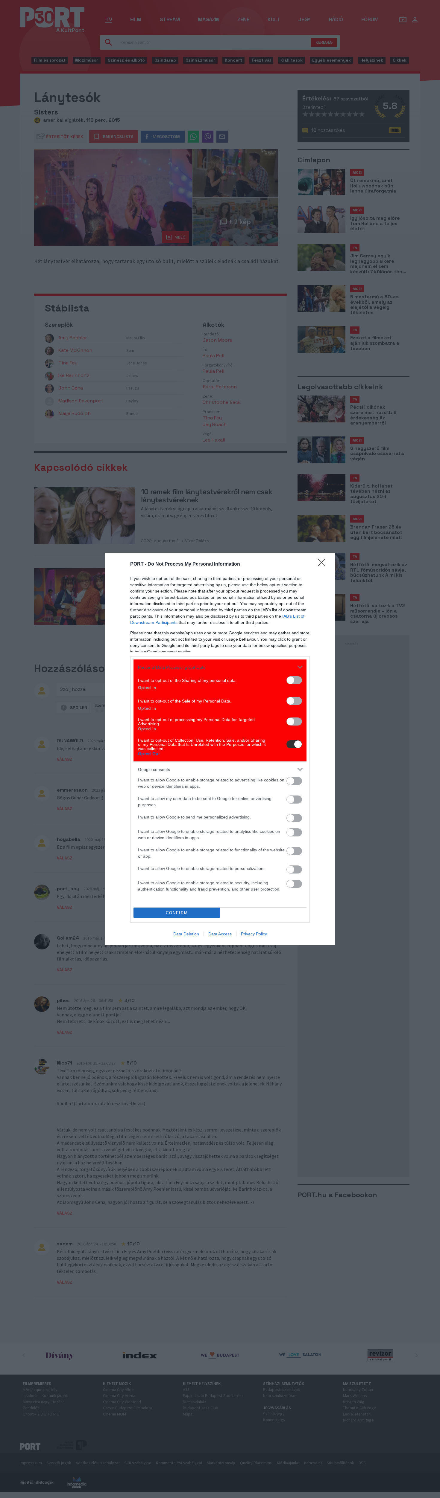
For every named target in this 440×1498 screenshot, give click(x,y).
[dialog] (220, 749)
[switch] (294, 680)
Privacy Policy (254, 934)
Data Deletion (186, 934)
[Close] (323, 564)
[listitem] (220, 667)
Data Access (220, 934)
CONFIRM (177, 913)
